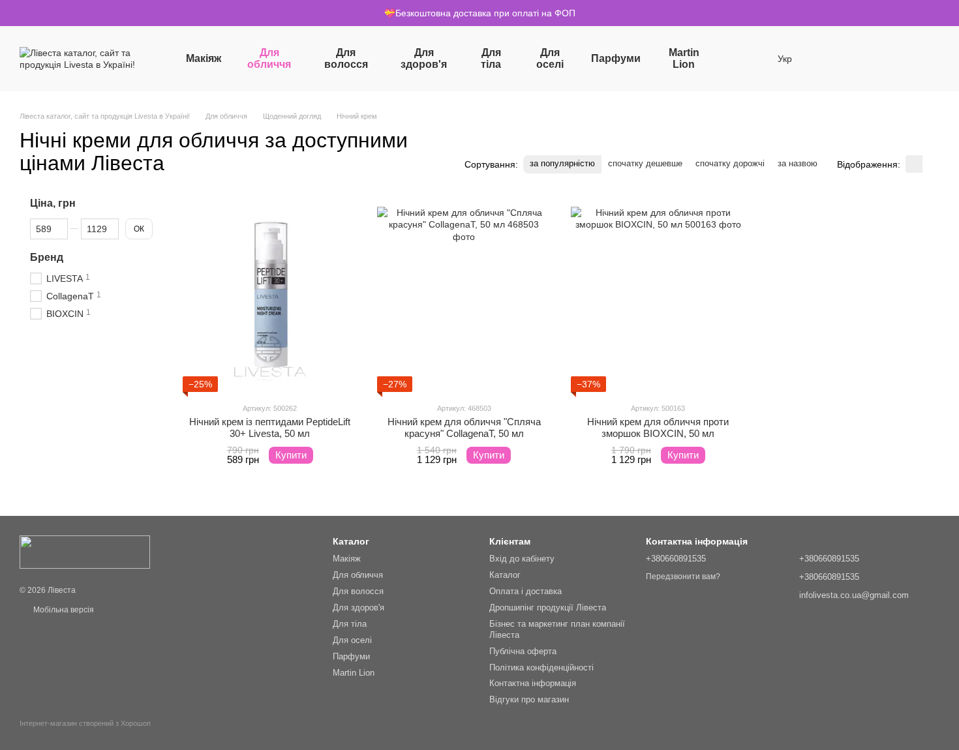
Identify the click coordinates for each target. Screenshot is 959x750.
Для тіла (491, 58)
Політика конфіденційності (541, 667)
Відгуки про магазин (529, 699)
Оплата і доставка (525, 591)
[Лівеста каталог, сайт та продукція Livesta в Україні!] (85, 551)
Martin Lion (684, 58)
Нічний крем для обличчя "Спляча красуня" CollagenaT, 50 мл (464, 427)
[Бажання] (827, 58)
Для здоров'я (424, 58)
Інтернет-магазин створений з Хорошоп (85, 723)
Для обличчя (269, 58)
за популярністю (562, 163)
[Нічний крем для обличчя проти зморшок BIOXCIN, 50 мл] (658, 294)
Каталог (505, 575)
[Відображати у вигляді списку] (930, 164)
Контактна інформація (532, 683)
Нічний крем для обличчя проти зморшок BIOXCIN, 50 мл (658, 427)
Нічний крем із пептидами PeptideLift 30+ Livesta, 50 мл (269, 427)
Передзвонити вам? (683, 576)
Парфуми (616, 58)
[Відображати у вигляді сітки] (914, 164)
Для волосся (346, 58)
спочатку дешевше (645, 163)
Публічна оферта (522, 651)
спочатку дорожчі (730, 163)
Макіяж (203, 58)
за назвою (797, 163)
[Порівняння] (861, 58)
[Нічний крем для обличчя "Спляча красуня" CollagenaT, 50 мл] (464, 294)
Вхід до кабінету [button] (522, 558)
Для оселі (550, 58)
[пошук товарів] (741, 58)
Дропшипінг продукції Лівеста (547, 607)
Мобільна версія (62, 609)
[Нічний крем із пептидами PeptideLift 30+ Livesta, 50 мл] (270, 294)
